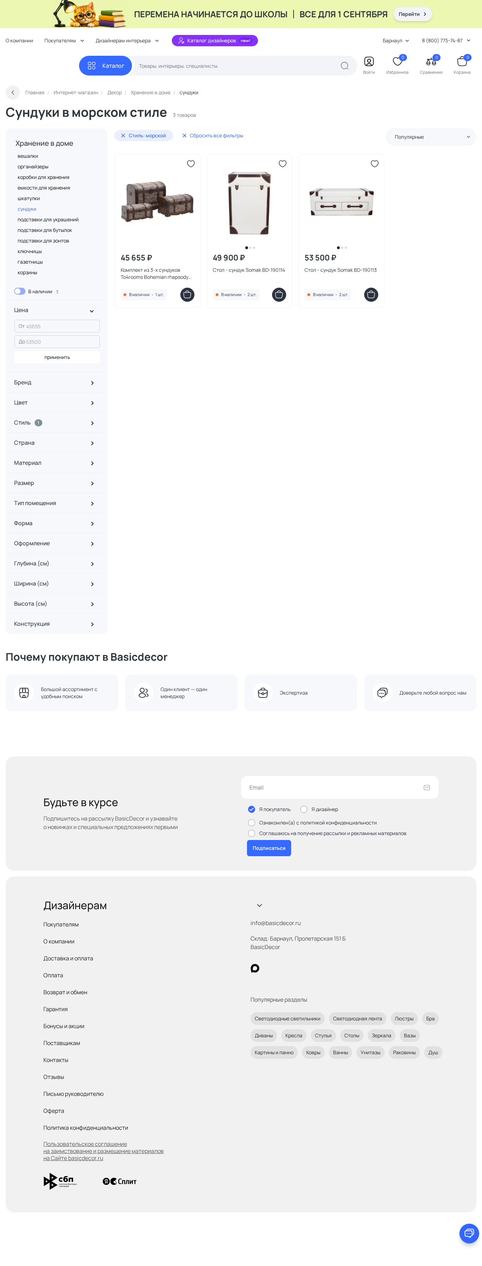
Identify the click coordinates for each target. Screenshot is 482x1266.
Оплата (53, 975)
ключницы (30, 251)
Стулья (323, 1035)
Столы (351, 1035)
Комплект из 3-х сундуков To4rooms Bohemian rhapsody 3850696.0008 (154, 273)
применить (57, 357)
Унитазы (370, 1052)
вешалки (28, 155)
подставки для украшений (48, 219)
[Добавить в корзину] (187, 295)
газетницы (30, 261)
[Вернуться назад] (13, 92)
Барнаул (392, 40)
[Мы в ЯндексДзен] (298, 968)
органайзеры (33, 166)
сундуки (27, 208)
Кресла (293, 1035)
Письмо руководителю (73, 1094)
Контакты (55, 1060)
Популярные (409, 136)
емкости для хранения (44, 187)
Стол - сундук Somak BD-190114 (249, 269)
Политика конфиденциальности (85, 1128)
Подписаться (269, 848)
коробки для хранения (44, 177)
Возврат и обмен (65, 992)
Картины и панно (274, 1052)
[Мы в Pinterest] (269, 968)
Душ (433, 1052)
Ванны (340, 1052)
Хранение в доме (44, 143)
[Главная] (42, 66)
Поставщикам (61, 1043)
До (22, 341)
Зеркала (381, 1035)
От (22, 326)
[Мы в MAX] (255, 968)
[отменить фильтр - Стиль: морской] (123, 135)
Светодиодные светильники (287, 1018)
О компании (19, 40)
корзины (27, 272)
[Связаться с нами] (469, 1233)
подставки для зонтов (43, 240)
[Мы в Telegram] (312, 968)
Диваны (264, 1035)
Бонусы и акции (63, 1026)
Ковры (313, 1052)
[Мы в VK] (283, 968)
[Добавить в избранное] (191, 163)
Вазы (410, 1035)
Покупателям (61, 924)
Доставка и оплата (68, 958)
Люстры (404, 1018)
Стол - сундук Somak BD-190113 (341, 269)
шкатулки (29, 198)
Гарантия (55, 1009)
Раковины (404, 1052)
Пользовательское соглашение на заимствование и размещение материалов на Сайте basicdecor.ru (103, 1151)
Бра (430, 1018)
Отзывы (53, 1077)
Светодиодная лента (357, 1018)
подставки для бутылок (45, 230)
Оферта (53, 1111)
